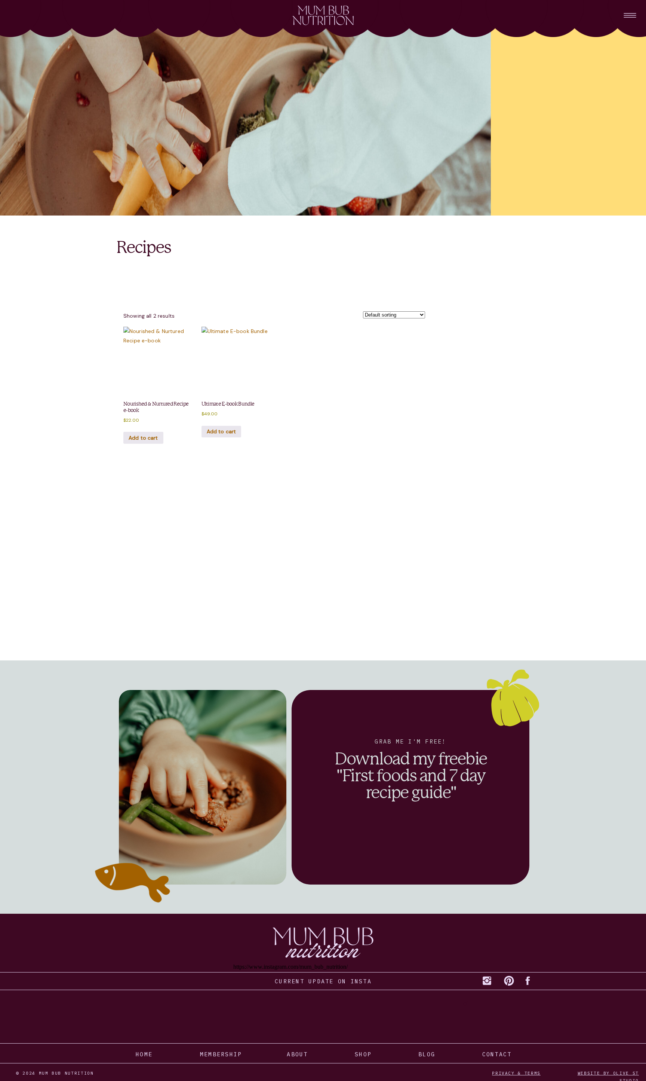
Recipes (143, 247)
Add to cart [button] (143, 437)
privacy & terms (516, 1073)
